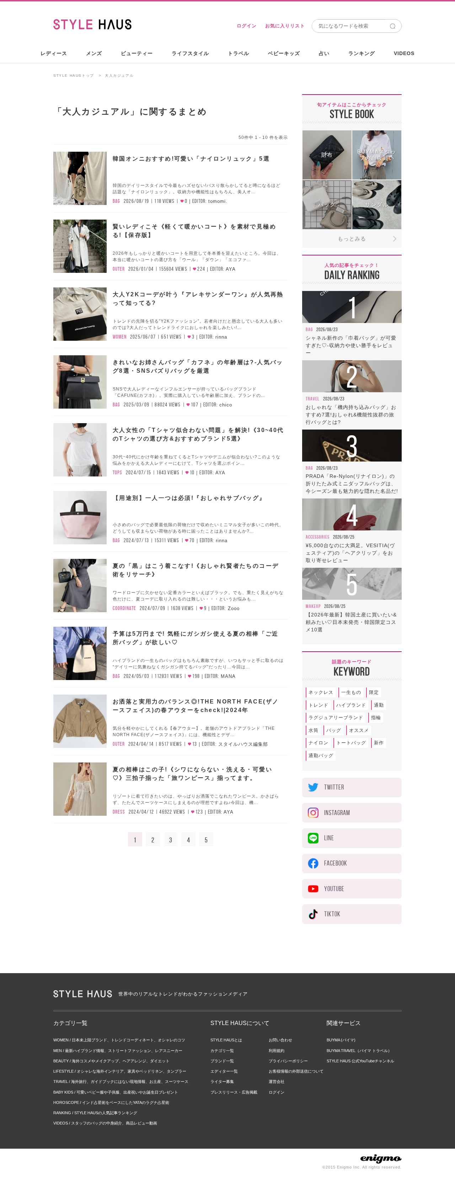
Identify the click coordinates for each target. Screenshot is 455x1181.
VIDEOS (404, 53)
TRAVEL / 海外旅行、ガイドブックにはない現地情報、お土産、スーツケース (120, 1081)
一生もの (351, 692)
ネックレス (321, 692)
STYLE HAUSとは (226, 1040)
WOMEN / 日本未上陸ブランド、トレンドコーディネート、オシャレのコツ (119, 1040)
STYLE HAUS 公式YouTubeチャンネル (360, 1061)
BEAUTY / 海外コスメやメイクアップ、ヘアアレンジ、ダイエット (111, 1061)
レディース (54, 53)
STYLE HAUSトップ (73, 75)
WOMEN (120, 337)
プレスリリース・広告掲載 (233, 1092)
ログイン (247, 25)
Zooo (234, 608)
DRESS (119, 812)
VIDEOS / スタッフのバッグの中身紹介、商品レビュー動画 (105, 1123)
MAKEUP (313, 606)
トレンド (318, 705)
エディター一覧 (224, 1071)
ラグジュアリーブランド (336, 717)
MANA (228, 676)
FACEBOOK (335, 863)
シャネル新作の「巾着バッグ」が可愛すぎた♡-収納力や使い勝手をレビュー (351, 345)
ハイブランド (351, 705)
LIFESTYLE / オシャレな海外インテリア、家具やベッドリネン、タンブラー (119, 1071)
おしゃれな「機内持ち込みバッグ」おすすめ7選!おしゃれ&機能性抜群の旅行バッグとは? (351, 414)
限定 (374, 692)
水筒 (313, 730)
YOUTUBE (334, 889)
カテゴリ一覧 (222, 1050)
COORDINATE (124, 608)
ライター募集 (222, 1081)
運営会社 (276, 1081)
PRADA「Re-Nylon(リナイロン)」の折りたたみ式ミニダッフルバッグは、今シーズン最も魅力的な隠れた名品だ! (352, 483)
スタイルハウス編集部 (243, 744)
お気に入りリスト (285, 25)
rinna (221, 337)
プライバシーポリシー (288, 1061)
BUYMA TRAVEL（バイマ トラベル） (359, 1050)
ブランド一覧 (222, 1061)
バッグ (333, 730)
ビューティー (137, 53)
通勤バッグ (321, 755)
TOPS (117, 472)
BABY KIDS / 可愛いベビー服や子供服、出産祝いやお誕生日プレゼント (115, 1092)
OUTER (119, 269)
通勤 (379, 705)
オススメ (359, 730)
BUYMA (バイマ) (341, 1040)
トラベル (238, 53)
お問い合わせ (280, 1040)
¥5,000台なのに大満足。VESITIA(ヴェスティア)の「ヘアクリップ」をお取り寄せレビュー (350, 553)
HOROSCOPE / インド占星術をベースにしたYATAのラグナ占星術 (111, 1102)
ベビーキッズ (284, 53)
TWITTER (334, 787)
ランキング (361, 53)
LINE (329, 838)
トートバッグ (351, 742)
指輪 (376, 717)
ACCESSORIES (318, 537)
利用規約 (276, 1050)
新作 (379, 742)
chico (225, 405)
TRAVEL (313, 398)
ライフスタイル (190, 53)
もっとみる (352, 239)
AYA (231, 269)
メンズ (94, 53)
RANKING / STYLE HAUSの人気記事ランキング (95, 1113)
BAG (116, 201)
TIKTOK (332, 914)
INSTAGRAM (337, 812)
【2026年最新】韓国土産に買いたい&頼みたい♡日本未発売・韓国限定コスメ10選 (351, 622)
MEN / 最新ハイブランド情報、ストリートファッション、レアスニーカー (117, 1050)
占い (324, 53)
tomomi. (218, 201)
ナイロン (318, 742)
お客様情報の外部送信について (296, 1071)
